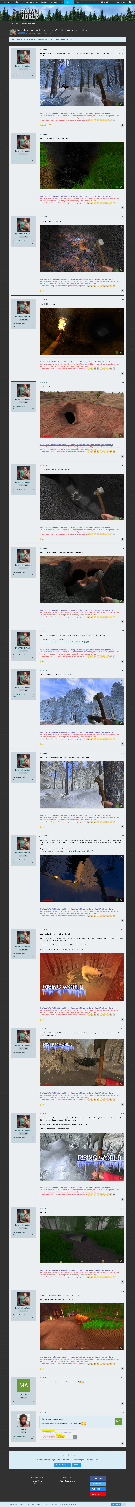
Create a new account (64, 1460)
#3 (123, 217)
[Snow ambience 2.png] (82, 1062)
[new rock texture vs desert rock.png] (82, 580)
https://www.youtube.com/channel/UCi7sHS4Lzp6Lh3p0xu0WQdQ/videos (65, 851)
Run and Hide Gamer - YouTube (51, 640)
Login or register (120, 2)
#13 (122, 1029)
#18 (122, 1412)
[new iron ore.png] (82, 248)
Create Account (62, 1465)
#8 (123, 631)
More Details (116, 1504)
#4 (123, 300)
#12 (122, 930)
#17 (122, 1378)
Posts (14, 75)
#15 (122, 1208)
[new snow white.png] (82, 785)
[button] (105, 2)
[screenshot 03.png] (82, 977)
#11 (122, 836)
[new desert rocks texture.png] (82, 414)
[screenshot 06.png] (82, 1156)
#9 (123, 670)
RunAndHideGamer (35, 33)
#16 (122, 1291)
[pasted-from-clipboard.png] (58, 1434)
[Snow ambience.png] (82, 878)
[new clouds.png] (82, 702)
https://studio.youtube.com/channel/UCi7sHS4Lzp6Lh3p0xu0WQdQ (63, 642)
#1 (123, 49)
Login (76, 1465)
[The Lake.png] (82, 1240)
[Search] (130, 2)
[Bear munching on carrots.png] (82, 1326)
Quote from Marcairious (52, 1419)
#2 (123, 134)
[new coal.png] (82, 166)
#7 (123, 548)
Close (123, 1504)
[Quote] (122, 125)
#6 (123, 465)
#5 (123, 382)
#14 (122, 1114)
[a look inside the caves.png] (82, 331)
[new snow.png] (82, 83)
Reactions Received (19, 73)
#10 (122, 753)
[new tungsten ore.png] (82, 497)
